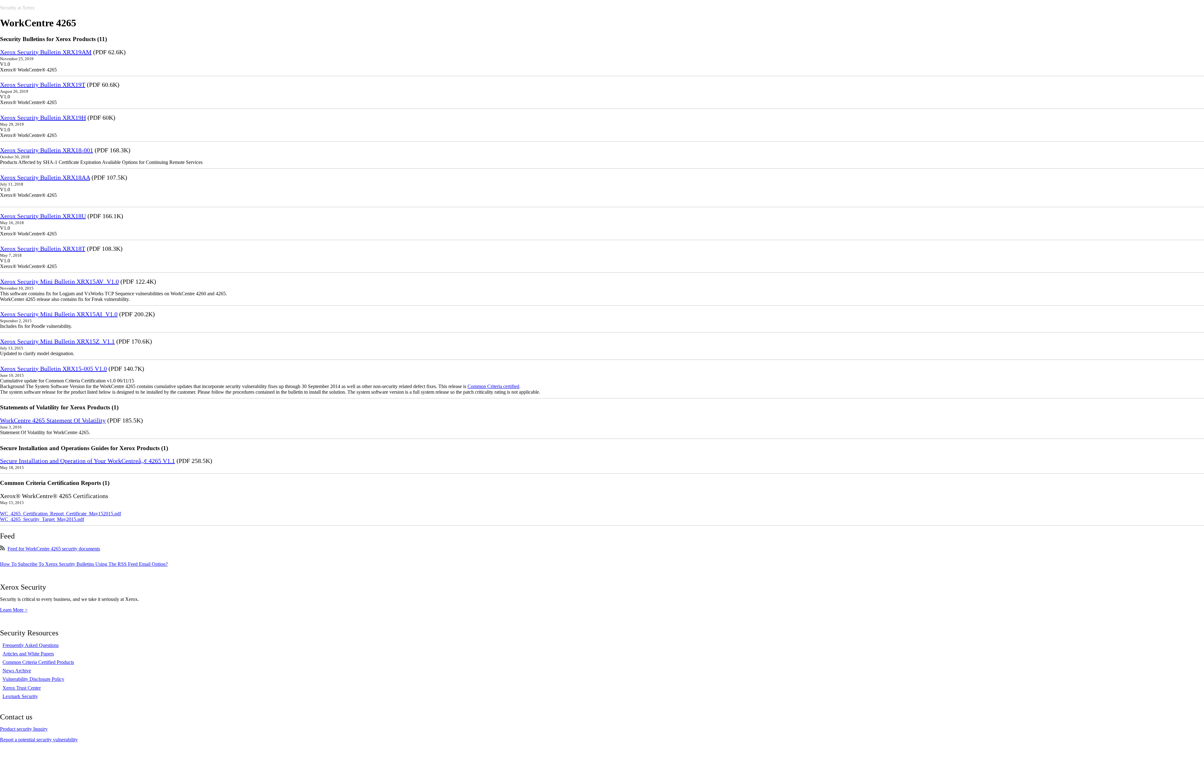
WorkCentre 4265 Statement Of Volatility (53, 420)
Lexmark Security (20, 696)
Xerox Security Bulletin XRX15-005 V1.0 (53, 368)
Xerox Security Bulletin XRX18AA (45, 177)
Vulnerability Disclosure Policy (33, 679)
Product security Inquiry (24, 729)
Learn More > (14, 609)
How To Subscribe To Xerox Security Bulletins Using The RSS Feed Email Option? (84, 564)
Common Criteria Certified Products (38, 662)
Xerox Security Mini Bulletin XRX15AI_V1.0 (59, 314)
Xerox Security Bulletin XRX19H (43, 117)
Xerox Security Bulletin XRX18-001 (46, 150)
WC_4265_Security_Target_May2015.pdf (42, 519)
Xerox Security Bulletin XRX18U (43, 216)
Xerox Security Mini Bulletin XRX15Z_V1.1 (57, 341)
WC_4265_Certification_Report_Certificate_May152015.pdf (60, 513)
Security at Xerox (17, 7)
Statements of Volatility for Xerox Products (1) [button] (59, 407)
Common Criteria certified (493, 386)
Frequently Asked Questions (31, 645)
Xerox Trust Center (22, 688)
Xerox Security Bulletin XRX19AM (46, 52)
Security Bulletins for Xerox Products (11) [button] (53, 39)
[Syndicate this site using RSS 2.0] (2, 548)
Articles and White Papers (28, 653)
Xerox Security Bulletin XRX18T (42, 248)
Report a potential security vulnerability (39, 739)
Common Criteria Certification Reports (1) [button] (54, 483)
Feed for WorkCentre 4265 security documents (54, 548)
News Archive (17, 670)
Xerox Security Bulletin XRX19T (42, 84)
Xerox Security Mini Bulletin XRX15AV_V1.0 (59, 281)
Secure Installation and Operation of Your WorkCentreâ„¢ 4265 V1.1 (87, 460)
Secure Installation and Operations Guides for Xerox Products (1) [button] (84, 448)
